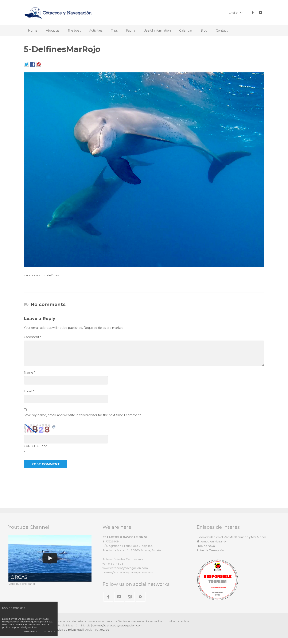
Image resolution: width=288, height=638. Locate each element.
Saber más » (30, 631)
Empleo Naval (205, 545)
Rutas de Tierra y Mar (210, 550)
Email (29, 391)
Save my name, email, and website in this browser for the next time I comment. (82, 415)
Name (29, 372)
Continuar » (48, 631)
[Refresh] (54, 426)
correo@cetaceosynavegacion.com (117, 625)
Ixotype (104, 629)
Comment (32, 337)
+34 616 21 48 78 (112, 563)
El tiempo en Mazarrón (211, 541)
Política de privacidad (68, 629)
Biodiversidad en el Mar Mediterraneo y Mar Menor (231, 537)
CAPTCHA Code (35, 446)
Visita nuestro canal (21, 583)
